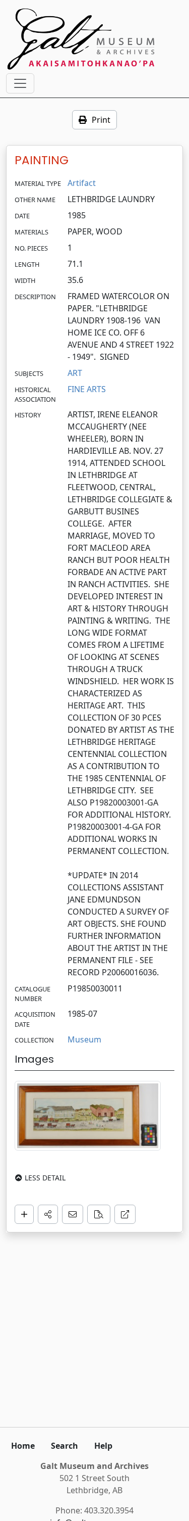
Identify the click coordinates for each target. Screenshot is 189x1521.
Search (64, 1445)
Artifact (82, 182)
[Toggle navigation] (20, 83)
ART (75, 372)
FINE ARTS (87, 389)
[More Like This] (98, 1214)
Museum (84, 1039)
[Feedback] (72, 1214)
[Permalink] (125, 1214)
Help (103, 1445)
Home (23, 1445)
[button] (48, 1214)
